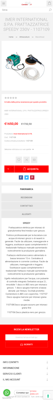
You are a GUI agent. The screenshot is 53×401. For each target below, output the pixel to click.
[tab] (26, 189)
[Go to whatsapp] (6, 392)
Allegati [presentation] (26, 214)
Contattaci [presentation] (26, 206)
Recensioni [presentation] (26, 197)
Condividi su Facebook (21, 177)
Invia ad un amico (34, 160)
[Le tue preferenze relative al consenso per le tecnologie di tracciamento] (48, 396)
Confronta (26, 160)
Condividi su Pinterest (32, 177)
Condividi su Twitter (26, 177)
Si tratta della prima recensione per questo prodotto (25, 102)
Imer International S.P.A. (23, 134)
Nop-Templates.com (31, 394)
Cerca (50, 10)
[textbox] (23, 10)
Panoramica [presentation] (26, 189)
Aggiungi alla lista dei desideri (19, 160)
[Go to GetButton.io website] (6, 398)
